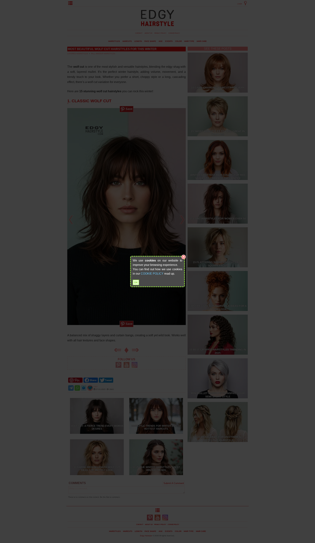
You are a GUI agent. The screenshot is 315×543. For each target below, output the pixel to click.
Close (183, 257)
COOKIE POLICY (152, 273)
